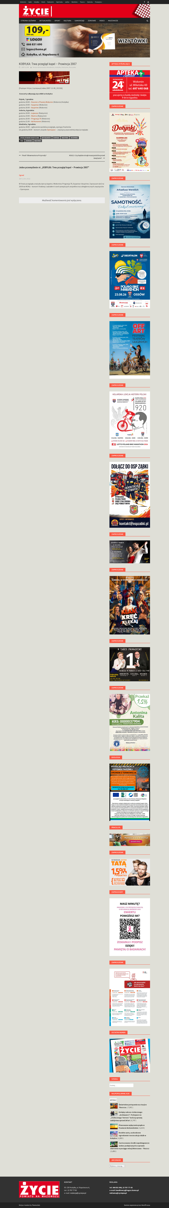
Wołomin (23, 2)
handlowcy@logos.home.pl (127, 1190)
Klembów (74, 2)
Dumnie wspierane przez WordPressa (137, 1205)
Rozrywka (72, 67)
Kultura (67, 21)
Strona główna (28, 21)
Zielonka (90, 2)
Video (102, 21)
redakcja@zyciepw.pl (78, 1193)
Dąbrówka (59, 2)
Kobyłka (36, 2)
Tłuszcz (82, 2)
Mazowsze (113, 21)
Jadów (67, 2)
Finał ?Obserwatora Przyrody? (34, 155)
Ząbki (30, 2)
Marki (43, 2)
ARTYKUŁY (113, 1100)
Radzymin (50, 2)
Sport (57, 21)
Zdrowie (92, 21)
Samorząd (79, 21)
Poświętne (98, 2)
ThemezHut (36, 1205)
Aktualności (45, 21)
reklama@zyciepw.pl (118, 1193)
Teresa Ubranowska (39, 67)
